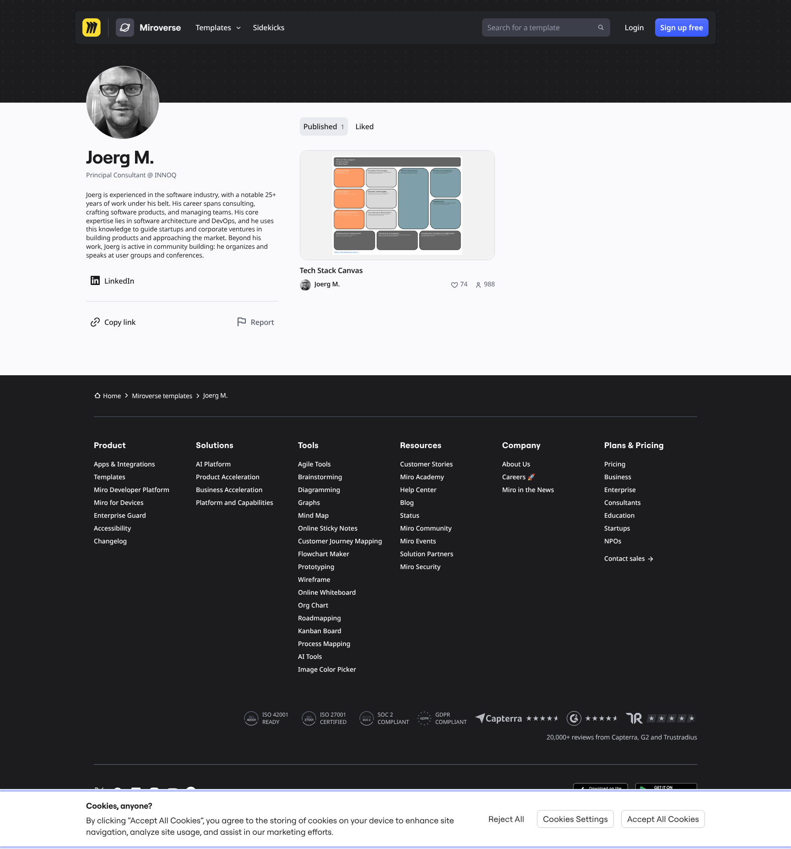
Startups (617, 528)
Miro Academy (422, 477)
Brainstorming (320, 477)
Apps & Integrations (124, 464)
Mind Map (313, 515)
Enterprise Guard (120, 515)
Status (409, 515)
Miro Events (418, 541)
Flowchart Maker (323, 554)
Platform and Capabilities (234, 502)
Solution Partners (426, 554)
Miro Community (426, 528)
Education (619, 515)
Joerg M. (327, 284)
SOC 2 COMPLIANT (393, 718)
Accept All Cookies (663, 819)
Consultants (622, 502)
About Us (516, 464)
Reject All (506, 819)
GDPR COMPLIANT (451, 718)
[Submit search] (601, 27)
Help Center (418, 490)
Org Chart (313, 605)
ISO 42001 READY (275, 718)
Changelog (110, 541)
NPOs (612, 541)
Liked (364, 126)
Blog (407, 502)
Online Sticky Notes (328, 528)
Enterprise (620, 490)
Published (324, 126)
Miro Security (420, 567)
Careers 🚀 (518, 477)
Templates (109, 477)
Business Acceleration (229, 490)
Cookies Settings (575, 819)
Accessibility (112, 528)
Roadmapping (319, 618)
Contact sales (624, 558)
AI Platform (213, 464)
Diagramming (319, 490)
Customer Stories (426, 464)
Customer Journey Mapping (340, 541)
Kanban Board (319, 631)
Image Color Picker (327, 669)
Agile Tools (314, 464)
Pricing (614, 464)
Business (617, 477)
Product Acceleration (228, 477)
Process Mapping (324, 644)
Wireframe (314, 579)
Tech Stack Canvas (331, 270)
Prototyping (316, 567)
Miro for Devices (118, 502)
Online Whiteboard (327, 592)
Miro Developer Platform (131, 490)
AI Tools (310, 656)
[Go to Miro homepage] (91, 27)
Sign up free (682, 27)
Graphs (309, 502)
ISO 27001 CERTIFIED (333, 718)
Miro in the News (528, 490)
